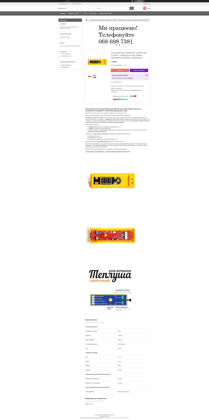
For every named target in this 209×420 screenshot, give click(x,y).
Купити (120, 70)
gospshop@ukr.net (66, 65)
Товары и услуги (73, 13)
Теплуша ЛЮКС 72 (101, 145)
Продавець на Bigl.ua (104, 416)
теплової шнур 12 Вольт (129, 145)
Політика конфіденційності (123, 417)
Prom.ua (112, 414)
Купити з (136, 70)
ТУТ (129, 151)
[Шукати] (132, 8)
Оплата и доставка (105, 13)
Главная (62, 13)
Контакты (93, 13)
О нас (85, 13)
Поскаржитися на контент (110, 417)
